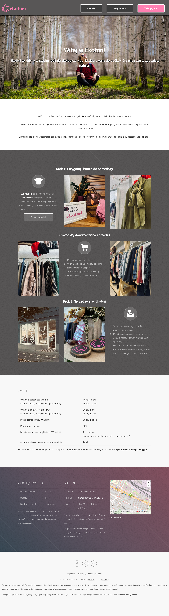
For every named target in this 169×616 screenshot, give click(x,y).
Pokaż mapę (116, 517)
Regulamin (119, 8)
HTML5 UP (90, 579)
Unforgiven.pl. (104, 579)
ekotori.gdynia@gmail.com (90, 498)
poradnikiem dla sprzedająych (132, 449)
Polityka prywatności (85, 574)
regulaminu (71, 449)
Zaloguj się (151, 8)
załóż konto (27, 197)
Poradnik (98, 574)
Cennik (91, 8)
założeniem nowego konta (126, 595)
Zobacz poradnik (38, 217)
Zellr (61, 595)
